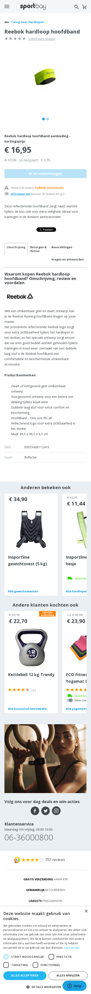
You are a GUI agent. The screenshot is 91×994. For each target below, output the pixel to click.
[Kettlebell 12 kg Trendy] (31, 647)
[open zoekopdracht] (76, 7)
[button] (45, 987)
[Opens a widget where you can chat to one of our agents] (74, 986)
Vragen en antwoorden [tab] (67, 259)
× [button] (86, 911)
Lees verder (72, 948)
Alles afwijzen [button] (68, 975)
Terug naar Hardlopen (27, 22)
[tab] (38, 249)
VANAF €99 (45, 879)
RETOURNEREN (45, 890)
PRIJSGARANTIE (45, 901)
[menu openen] (6, 6)
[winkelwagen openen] (84, 7)
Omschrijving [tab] (16, 247)
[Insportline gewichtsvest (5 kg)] (31, 530)
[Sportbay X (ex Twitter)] (45, 810)
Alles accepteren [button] (24, 975)
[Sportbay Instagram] (56, 810)
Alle (23, 591)
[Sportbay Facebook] (35, 810)
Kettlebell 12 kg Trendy (31, 674)
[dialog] (45, 950)
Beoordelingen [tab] (61, 247)
